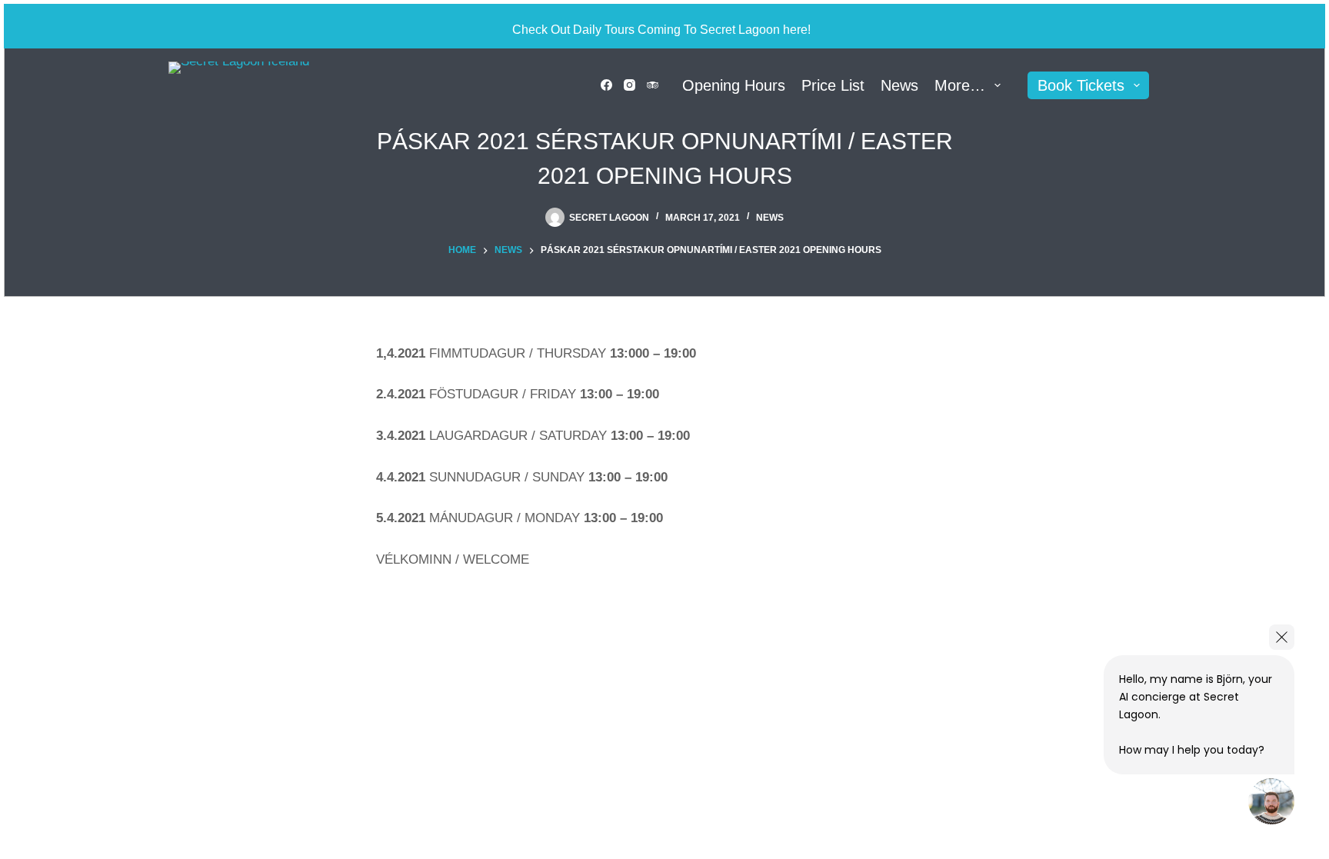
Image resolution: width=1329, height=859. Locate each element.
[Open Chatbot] (1271, 801)
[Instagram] (629, 85)
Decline (148, 811)
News (899, 85)
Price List (832, 85)
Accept (77, 811)
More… (959, 85)
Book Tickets (1081, 85)
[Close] (1281, 637)
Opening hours (733, 85)
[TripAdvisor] (652, 85)
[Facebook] (606, 85)
